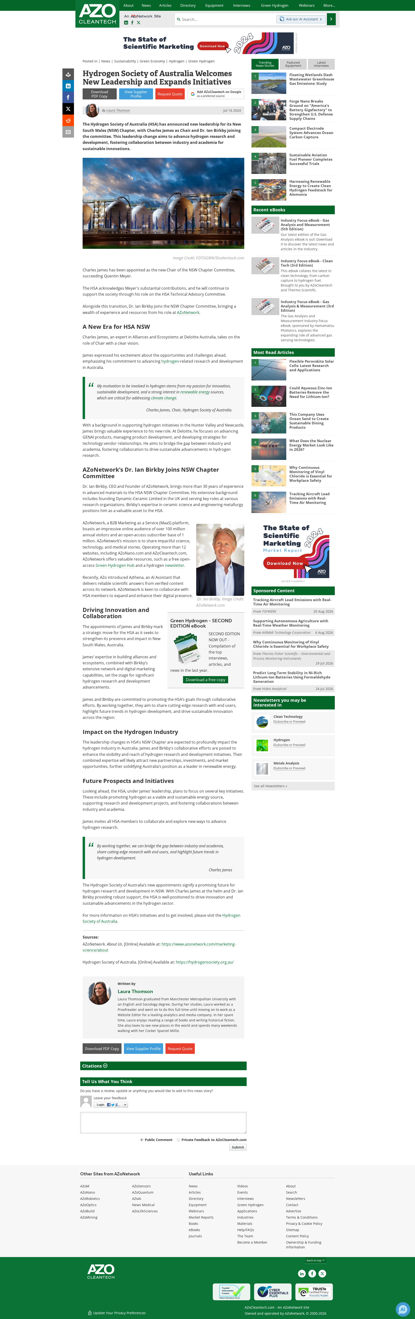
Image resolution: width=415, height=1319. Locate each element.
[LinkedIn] (68, 86)
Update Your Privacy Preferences (119, 1313)
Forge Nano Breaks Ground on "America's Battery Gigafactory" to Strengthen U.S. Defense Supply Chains (311, 110)
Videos (242, 1186)
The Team (245, 1236)
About (291, 1186)
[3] (268, 136)
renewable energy (195, 391)
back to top (314, 1260)
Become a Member (252, 1242)
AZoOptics (88, 1205)
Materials (244, 1223)
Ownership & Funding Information (303, 1244)
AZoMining (89, 1217)
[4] (268, 163)
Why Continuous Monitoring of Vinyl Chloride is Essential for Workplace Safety (310, 474)
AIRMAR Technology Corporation (286, 632)
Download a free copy (205, 679)
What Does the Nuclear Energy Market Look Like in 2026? (311, 445)
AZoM (84, 1186)
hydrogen (170, 361)
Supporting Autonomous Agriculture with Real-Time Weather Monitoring (290, 623)
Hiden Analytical (274, 688)
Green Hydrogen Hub (115, 565)
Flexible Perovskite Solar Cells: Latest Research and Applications (311, 365)
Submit (238, 1147)
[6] (268, 502)
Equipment (198, 1205)
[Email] (68, 132)
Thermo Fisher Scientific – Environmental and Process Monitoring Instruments (291, 656)
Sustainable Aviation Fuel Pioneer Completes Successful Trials (310, 159)
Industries (245, 1217)
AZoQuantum (142, 1192)
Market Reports (201, 1217)
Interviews (245, 1198)
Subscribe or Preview (289, 721)
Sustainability (125, 61)
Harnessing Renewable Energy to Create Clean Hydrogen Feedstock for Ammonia (310, 188)
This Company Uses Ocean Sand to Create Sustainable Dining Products (309, 421)
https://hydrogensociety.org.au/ (205, 962)
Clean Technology (288, 716)
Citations (92, 1066)
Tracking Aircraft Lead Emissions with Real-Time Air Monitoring (309, 498)
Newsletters (295, 1198)
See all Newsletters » (270, 786)
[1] (268, 83)
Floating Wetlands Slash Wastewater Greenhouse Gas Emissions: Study (311, 79)
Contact (292, 1205)
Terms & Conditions (302, 1217)
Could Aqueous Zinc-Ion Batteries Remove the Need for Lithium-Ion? (310, 392)
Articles (195, 1192)
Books (193, 1223)
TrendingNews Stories (265, 64)
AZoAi (136, 1198)
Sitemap (292, 1229)
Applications (247, 1211)
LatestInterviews (321, 64)
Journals (195, 1236)
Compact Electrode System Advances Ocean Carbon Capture (311, 132)
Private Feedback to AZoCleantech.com (214, 1139)
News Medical (143, 1205)
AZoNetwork (188, 312)
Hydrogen (176, 61)
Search (291, 1192)
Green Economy (152, 61)
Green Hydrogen (201, 61)
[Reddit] (68, 120)
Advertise (293, 1211)
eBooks (194, 1229)
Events (242, 1192)
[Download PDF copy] (68, 74)
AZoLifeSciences (145, 1211)
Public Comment (158, 1139)
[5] (268, 189)
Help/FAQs (245, 1229)
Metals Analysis (286, 763)
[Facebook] (68, 97)
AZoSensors (141, 1186)
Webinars (196, 1211)
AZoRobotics (90, 1198)
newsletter (174, 565)
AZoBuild (87, 1211)
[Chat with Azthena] (403, 1309)
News (105, 61)
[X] (68, 109)
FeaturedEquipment (293, 64)
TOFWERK (269, 611)
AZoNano (87, 1192)
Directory (196, 1198)
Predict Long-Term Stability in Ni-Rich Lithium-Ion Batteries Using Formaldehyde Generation (291, 677)
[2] (268, 109)
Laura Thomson (135, 991)
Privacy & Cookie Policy (304, 1223)
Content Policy (297, 1236)
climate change (163, 397)
